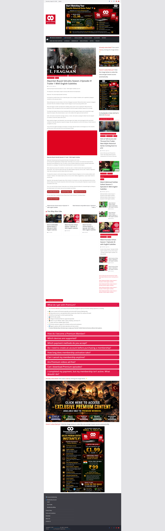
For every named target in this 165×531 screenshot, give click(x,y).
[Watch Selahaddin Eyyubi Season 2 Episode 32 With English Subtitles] (54, 215)
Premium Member (55, 308)
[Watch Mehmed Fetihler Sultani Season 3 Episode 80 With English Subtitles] (103, 206)
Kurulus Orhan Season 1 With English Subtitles (109, 234)
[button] (71, 38)
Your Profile (49, 504)
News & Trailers (109, 136)
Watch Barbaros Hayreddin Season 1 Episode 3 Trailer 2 (84, 206)
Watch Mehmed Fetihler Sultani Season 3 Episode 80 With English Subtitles (113, 205)
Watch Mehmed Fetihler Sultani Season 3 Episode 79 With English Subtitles (113, 214)
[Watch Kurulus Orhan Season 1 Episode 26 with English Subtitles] (109, 227)
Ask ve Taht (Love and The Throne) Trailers (108, 133)
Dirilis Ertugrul (84, 41)
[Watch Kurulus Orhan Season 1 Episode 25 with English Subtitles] (103, 260)
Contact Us (48, 521)
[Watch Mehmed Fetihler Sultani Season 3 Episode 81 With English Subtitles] (109, 166)
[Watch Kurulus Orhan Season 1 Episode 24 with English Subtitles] (103, 269)
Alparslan (66, 41)
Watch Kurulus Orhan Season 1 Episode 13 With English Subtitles (71, 226)
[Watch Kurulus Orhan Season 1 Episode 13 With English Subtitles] (71, 215)
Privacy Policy (49, 510)
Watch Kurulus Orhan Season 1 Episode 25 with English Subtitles (113, 260)
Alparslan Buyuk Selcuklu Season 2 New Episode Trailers (57, 75)
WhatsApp (107, 115)
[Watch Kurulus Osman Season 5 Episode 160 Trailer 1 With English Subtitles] (89, 215)
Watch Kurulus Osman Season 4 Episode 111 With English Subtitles (58, 206)
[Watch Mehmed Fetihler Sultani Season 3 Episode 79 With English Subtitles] (103, 215)
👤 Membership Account (51, 499)
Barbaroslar (75, 41)
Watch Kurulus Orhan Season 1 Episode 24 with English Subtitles (113, 268)
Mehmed (104, 37)
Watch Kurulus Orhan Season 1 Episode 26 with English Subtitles (108, 242)
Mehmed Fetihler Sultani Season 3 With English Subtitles (109, 176)
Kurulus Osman (88, 37)
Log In (48, 502)
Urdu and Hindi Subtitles (56, 41)
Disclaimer (48, 515)
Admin (55, 86)
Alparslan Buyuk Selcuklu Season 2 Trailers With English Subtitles (80, 75)
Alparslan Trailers (51, 77)
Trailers (98, 41)
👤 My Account (67, 37)
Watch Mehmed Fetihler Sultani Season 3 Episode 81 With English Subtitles (109, 185)
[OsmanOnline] (47, 39)
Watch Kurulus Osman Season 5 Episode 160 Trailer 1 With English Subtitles (89, 227)
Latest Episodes (103, 173)
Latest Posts (103, 136)
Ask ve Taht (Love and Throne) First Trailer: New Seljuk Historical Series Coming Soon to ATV (108, 143)
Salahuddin (97, 37)
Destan (91, 41)
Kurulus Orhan (78, 37)
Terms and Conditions (50, 513)
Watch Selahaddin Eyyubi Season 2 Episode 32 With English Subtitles (52, 227)
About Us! (48, 518)
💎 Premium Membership (56, 37)
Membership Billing (51, 507)
